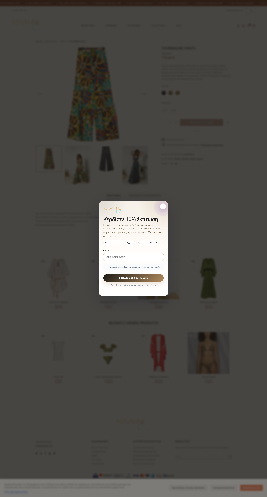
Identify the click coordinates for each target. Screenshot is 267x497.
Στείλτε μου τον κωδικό (133, 277)
